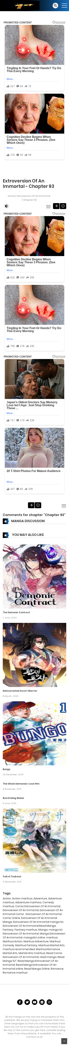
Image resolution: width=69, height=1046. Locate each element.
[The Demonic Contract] (34, 576)
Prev (56, 206)
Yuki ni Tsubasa (12, 876)
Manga (43, 930)
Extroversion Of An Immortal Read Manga (29, 926)
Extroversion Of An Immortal (33, 196)
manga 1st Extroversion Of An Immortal (33, 931)
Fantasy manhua (26, 930)
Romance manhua (15, 972)
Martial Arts (10, 953)
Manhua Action (12, 941)
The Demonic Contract (16, 612)
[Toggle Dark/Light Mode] (6, 206)
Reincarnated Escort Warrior (20, 690)
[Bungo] (34, 733)
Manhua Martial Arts (51, 945)
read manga (48, 957)
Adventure (40, 898)
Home (11, 196)
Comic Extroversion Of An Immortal (37, 906)
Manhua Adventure (36, 941)
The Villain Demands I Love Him (21, 783)
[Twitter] (27, 1002)
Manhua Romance (48, 949)
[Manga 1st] (21, 5)
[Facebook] (20, 1002)
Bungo (6, 769)
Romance (57, 969)
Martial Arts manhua (32, 953)
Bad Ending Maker (13, 798)
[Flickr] (42, 1002)
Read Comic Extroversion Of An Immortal (32, 955)
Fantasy (8, 930)
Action (7, 898)
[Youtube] (34, 1002)
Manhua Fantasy (26, 945)
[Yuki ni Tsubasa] (34, 840)
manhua (52, 937)
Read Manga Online (37, 969)
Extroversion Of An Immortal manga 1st (38, 922)
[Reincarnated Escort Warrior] (34, 655)
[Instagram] (49, 1002)
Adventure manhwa (28, 902)
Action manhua (22, 898)
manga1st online (34, 937)
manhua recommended (19, 949)
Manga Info (63, 206)
